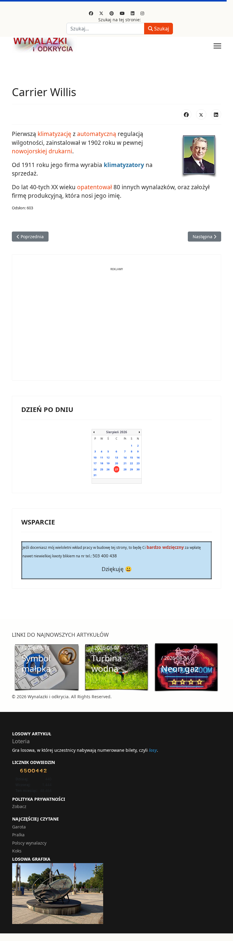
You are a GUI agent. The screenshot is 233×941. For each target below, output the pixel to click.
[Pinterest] (112, 13)
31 (94, 475)
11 (101, 457)
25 (101, 469)
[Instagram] (142, 13)
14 (125, 457)
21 (125, 463)
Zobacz (19, 806)
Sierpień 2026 (116, 432)
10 (94, 457)
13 (116, 457)
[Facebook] (91, 13)
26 (108, 469)
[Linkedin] (132, 13)
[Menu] (217, 46)
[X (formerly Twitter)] (201, 114)
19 (108, 463)
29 (131, 469)
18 (101, 463)
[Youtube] (122, 13)
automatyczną (96, 134)
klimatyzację (54, 134)
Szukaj (161, 28)
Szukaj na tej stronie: (119, 20)
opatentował (94, 187)
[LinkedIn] (216, 114)
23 (138, 463)
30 (138, 469)
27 (116, 469)
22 (131, 463)
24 (94, 469)
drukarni (60, 151)
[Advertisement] (116, 328)
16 (138, 457)
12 (108, 457)
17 (94, 463)
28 (125, 469)
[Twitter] (101, 13)
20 (116, 463)
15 (131, 457)
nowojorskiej (29, 151)
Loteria (21, 741)
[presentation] (18, 667)
